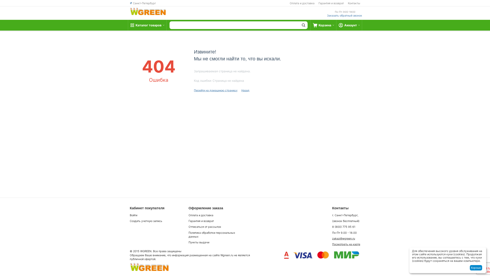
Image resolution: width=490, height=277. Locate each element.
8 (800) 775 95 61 (343, 226)
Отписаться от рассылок (205, 226)
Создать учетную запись (146, 221)
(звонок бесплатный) (345, 221)
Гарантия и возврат (331, 3)
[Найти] (303, 25)
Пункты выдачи (199, 242)
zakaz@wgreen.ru (343, 238)
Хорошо (476, 267)
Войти (133, 215)
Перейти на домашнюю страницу (216, 90)
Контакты (354, 3)
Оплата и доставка (302, 3)
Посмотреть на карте (346, 244)
